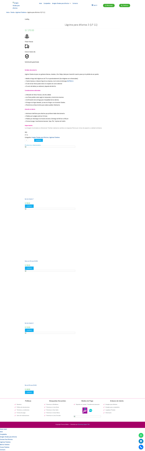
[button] (61, 3)
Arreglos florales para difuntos (8, 437)
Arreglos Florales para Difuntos (40, 137)
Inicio (7, 12)
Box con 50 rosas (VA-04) (31, 385)
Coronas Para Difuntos (6, 439)
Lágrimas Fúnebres (21, 12)
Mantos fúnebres (4, 444)
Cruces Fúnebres (4, 447)
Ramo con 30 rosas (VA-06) (31, 261)
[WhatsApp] (141, 435)
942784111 (70, 81)
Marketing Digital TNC (84, 424)
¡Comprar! (38, 140)
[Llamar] (141, 447)
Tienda (12, 12)
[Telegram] (141, 441)
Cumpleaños (3, 434)
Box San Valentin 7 (29, 199)
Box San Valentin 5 (29, 323)
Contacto (2, 450)
